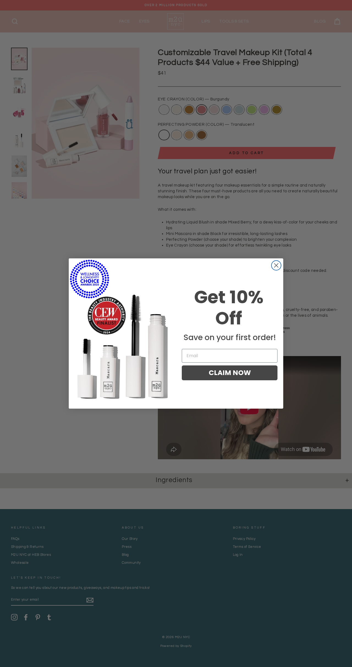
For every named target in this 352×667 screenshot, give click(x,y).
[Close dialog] (276, 265)
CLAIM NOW (230, 373)
